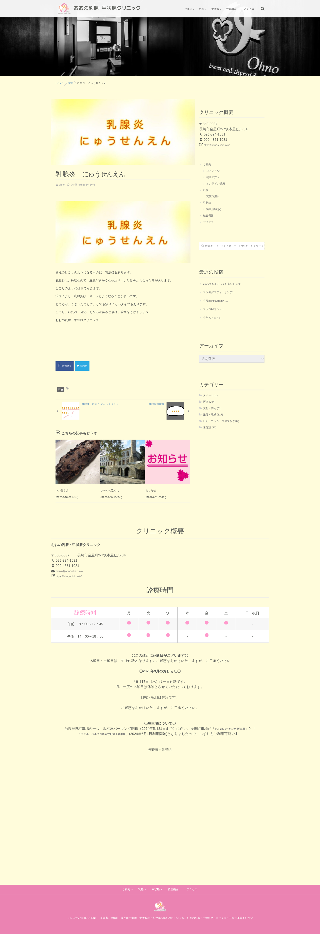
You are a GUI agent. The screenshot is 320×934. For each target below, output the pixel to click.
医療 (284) (209, 401)
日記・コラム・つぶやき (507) (221, 421)
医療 (60, 389)
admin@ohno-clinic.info (69, 571)
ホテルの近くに (109, 490)
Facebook (66, 366)
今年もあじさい (212, 317)
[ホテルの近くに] (122, 462)
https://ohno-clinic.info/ (216, 145)
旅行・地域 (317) (213, 414)
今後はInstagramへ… (215, 300)
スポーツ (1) (210, 395)
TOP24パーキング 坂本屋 (230, 728)
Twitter (83, 366)
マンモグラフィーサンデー (219, 292)
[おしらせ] (167, 462)
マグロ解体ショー (213, 309)
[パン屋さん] (78, 462)
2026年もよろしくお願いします (222, 283)
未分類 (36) (209, 427)
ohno (62, 184)
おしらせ (150, 490)
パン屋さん (62, 490)
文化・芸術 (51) (212, 408)
